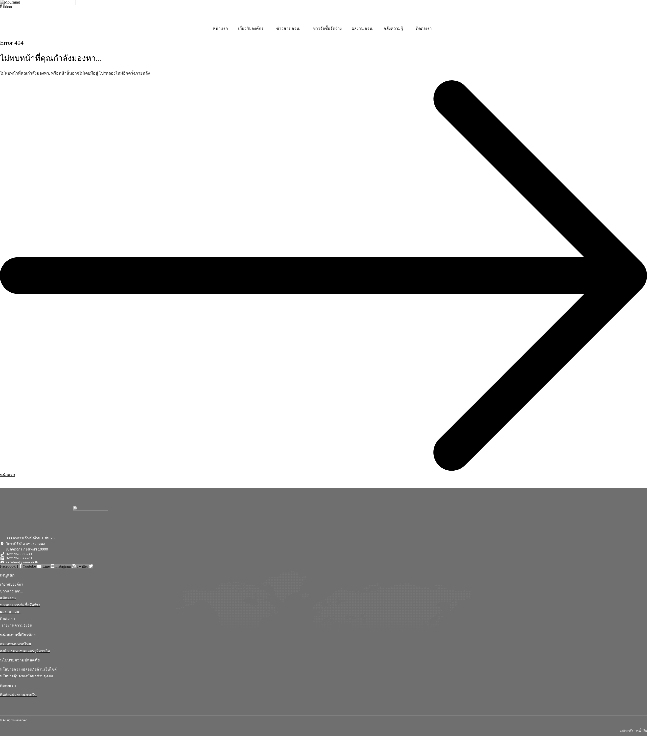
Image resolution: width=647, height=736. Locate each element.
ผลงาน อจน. (362, 28)
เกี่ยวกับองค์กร (251, 28)
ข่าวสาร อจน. (288, 28)
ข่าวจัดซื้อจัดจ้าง (327, 28)
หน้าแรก (220, 28)
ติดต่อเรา (424, 28)
